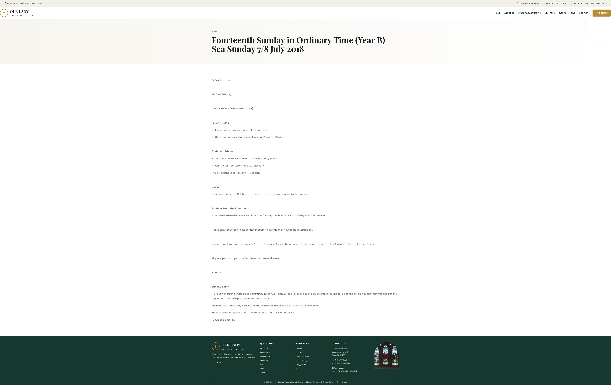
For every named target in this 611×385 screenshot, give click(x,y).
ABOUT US (509, 13)
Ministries (264, 360)
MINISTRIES (550, 13)
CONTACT (584, 13)
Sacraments (265, 357)
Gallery (299, 353)
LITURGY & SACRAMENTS (529, 13)
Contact (263, 372)
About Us (264, 349)
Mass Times (265, 353)
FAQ (297, 368)
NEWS (572, 13)
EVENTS (562, 13)
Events (263, 364)
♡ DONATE (601, 13)
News (262, 368)
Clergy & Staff (301, 364)
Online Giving (301, 360)
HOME (497, 13)
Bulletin (299, 349)
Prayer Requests (302, 357)
